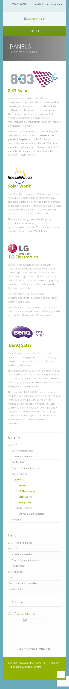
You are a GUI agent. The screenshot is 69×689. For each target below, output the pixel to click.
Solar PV (12, 444)
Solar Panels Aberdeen (20, 542)
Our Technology (20, 474)
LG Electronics (23, 257)
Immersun (17, 519)
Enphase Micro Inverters (31, 513)
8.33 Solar (18, 90)
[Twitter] (35, 9)
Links (10, 577)
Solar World (19, 186)
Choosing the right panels (25, 468)
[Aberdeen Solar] (34, 18)
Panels (19, 479)
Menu (34, 31)
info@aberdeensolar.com (48, 4)
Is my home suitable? (23, 456)
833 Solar (24, 485)
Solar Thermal (15, 571)
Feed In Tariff (18, 462)
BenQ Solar (19, 345)
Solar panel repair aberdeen (23, 583)
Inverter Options (23, 507)
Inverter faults (15, 589)
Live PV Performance (22, 450)
